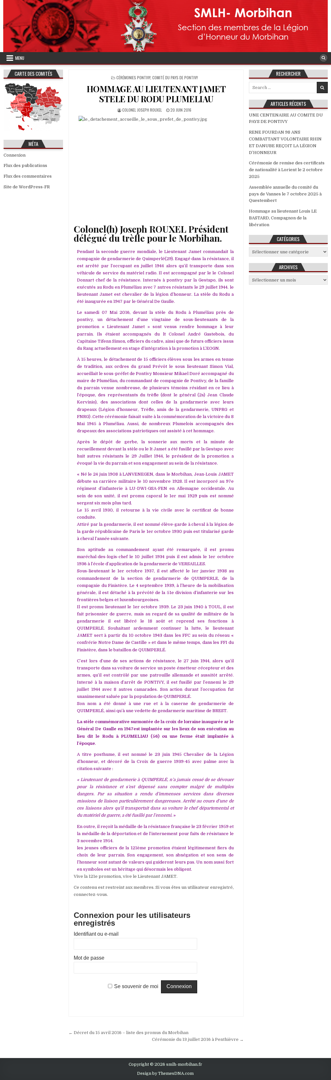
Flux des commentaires (28, 176)
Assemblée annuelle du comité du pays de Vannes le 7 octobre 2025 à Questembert (285, 194)
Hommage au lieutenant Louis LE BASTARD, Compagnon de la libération (283, 218)
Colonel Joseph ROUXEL (142, 110)
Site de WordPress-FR (27, 186)
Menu (19, 58)
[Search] (323, 58)
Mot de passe (89, 958)
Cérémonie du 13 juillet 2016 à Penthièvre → (198, 1039)
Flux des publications (25, 165)
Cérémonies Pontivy (133, 77)
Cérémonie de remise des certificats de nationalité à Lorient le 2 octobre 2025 (287, 169)
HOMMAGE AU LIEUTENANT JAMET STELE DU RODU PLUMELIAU (156, 94)
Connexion (15, 155)
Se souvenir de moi (136, 986)
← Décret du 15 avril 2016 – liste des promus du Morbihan (128, 1032)
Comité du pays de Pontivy (175, 77)
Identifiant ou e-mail (96, 934)
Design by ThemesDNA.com (165, 1073)
